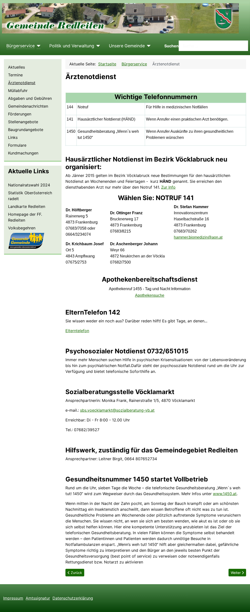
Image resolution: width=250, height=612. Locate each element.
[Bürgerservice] (38, 46)
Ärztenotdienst (21, 82)
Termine (15, 74)
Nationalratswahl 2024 (29, 185)
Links (13, 137)
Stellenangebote (23, 121)
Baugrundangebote (25, 129)
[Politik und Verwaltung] (97, 46)
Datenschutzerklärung (72, 598)
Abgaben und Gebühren (30, 98)
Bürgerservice (20, 45)
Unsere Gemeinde (127, 45)
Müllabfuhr (18, 90)
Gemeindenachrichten (28, 106)
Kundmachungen (23, 153)
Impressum (13, 598)
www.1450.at (225, 493)
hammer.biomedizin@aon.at (198, 237)
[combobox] (213, 46)
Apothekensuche (149, 295)
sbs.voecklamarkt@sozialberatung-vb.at (117, 410)
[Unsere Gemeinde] (148, 46)
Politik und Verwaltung (71, 45)
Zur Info (168, 187)
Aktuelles (16, 67)
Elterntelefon (77, 330)
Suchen (171, 45)
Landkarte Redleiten (26, 206)
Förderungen (19, 114)
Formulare (17, 145)
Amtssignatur (38, 598)
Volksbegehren (21, 227)
